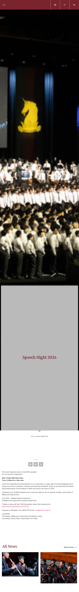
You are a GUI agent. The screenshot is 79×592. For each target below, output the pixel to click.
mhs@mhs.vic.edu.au (43, 510)
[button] (74, 5)
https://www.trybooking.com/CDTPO (15, 506)
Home (33, 436)
